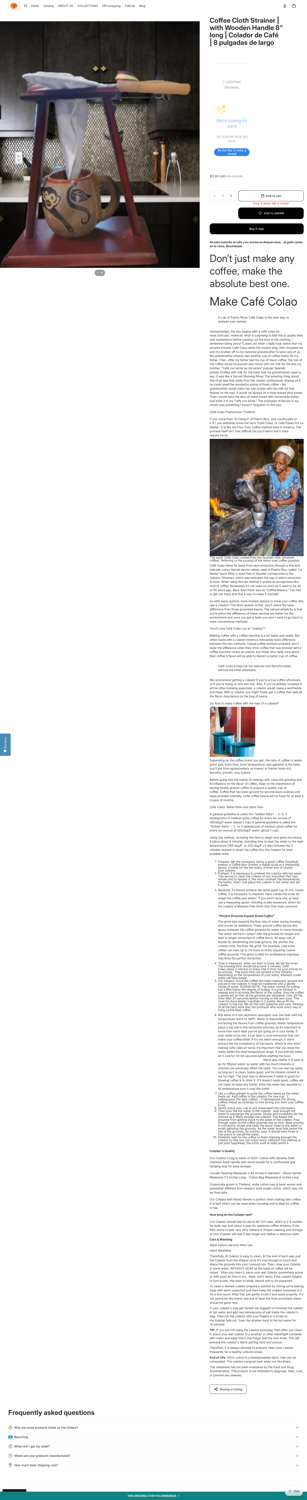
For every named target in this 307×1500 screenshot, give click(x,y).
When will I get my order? (32, 1446)
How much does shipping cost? (36, 1465)
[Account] (284, 5)
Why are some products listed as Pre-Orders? (46, 1427)
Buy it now (256, 228)
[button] (153, 1496)
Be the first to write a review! (232, 152)
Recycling (21, 1437)
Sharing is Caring (230, 1389)
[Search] (25, 5)
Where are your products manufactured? (42, 1455)
